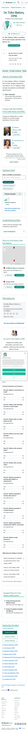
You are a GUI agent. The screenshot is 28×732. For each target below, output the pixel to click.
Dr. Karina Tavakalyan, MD (9, 663)
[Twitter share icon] (23, 724)
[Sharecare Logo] (10, 2)
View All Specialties (8, 628)
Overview (5, 71)
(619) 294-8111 (20, 287)
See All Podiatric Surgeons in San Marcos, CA (13, 686)
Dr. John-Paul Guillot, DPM (9, 676)
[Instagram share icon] (18, 724)
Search (18, 2)
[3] (15, 63)
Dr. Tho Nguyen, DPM (8, 648)
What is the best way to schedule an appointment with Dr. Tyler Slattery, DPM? (13, 560)
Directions (9, 275)
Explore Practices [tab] (10, 641)
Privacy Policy (15, 364)
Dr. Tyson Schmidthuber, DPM (10, 673)
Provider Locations (15, 71)
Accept (14, 373)
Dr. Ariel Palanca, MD (8, 667)
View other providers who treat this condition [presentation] (12, 209)
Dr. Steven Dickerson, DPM (10, 645)
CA (24, 7)
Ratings (24, 71)
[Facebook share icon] (15, 724)
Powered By (4, 690)
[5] (20, 63)
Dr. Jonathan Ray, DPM (8, 679)
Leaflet (11, 264)
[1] (10, 63)
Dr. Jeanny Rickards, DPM (9, 670)
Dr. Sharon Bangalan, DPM (10, 660)
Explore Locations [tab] (10, 636)
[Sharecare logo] (14, 723)
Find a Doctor (5, 7)
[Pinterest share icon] (25, 724)
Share (20, 25)
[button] (23, 386)
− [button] (4, 250)
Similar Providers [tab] (10, 632)
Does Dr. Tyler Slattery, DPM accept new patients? (11, 575)
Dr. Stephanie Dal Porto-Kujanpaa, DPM (13, 657)
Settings (14, 377)
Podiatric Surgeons (16, 7)
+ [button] (4, 248)
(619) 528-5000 (20, 275)
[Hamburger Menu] (4, 2)
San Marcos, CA (15, 33)
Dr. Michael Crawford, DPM (10, 651)
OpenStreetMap (17, 264)
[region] (14, 366)
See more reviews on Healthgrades (14, 323)
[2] (12, 63)
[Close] (25, 353)
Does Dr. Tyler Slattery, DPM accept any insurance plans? (11, 569)
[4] (18, 63)
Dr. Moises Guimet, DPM (9, 654)
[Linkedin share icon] (20, 724)
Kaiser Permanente (9, 231)
